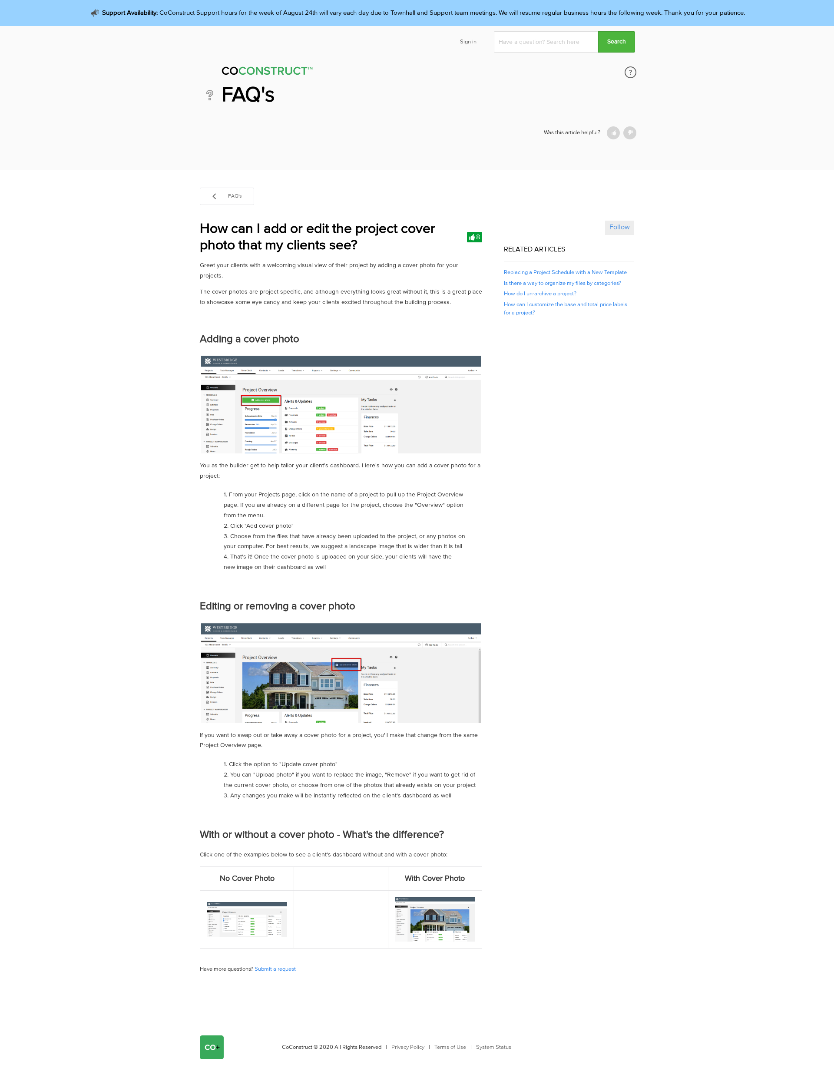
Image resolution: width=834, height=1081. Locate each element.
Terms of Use (450, 1047)
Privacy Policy (407, 1047)
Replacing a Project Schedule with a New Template (565, 272)
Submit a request (275, 969)
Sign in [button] (468, 42)
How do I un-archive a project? (540, 294)
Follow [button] (619, 227)
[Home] (325, 72)
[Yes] (613, 132)
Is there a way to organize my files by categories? (562, 283)
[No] (629, 132)
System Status (493, 1047)
